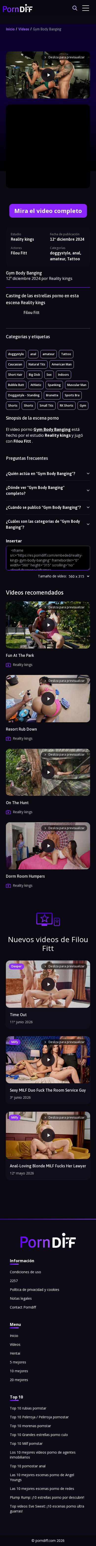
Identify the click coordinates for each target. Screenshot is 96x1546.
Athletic (36, 385)
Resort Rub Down (21, 729)
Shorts (12, 405)
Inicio (10, 29)
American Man (62, 364)
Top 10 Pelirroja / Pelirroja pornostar (39, 1417)
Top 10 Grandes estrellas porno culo (39, 1434)
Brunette (52, 395)
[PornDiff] (17, 8)
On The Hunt (17, 802)
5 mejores (18, 1362)
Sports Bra (72, 395)
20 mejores (19, 1379)
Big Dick (34, 375)
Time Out (18, 1014)
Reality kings (22, 239)
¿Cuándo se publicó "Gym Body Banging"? (43, 507)
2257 (14, 1280)
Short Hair (15, 375)
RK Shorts (66, 405)
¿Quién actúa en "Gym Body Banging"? (40, 473)
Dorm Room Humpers (25, 876)
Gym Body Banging (47, 29)
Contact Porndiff (23, 1307)
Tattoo (66, 354)
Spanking (54, 385)
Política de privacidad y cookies (34, 1289)
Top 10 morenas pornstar (30, 1425)
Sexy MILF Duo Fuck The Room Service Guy (48, 1090)
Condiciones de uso (25, 1272)
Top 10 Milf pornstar (26, 1443)
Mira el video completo (48, 211)
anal (33, 354)
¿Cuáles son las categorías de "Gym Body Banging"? (43, 524)
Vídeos (23, 29)
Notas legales (21, 1298)
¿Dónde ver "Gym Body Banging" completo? (35, 490)
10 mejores (19, 1371)
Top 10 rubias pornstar (28, 1408)
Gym (83, 405)
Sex (49, 375)
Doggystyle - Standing (24, 395)
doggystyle (16, 354)
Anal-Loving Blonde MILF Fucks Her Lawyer (48, 1166)
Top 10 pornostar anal (28, 1466)
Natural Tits (37, 364)
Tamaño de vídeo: (52, 576)
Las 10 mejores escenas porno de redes (42, 1488)
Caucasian (15, 364)
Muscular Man (76, 385)
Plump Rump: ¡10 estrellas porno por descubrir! (47, 1497)
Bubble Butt (16, 385)
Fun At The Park (20, 655)
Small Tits (46, 405)
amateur (49, 354)
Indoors (63, 375)
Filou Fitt (31, 312)
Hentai (15, 1353)
